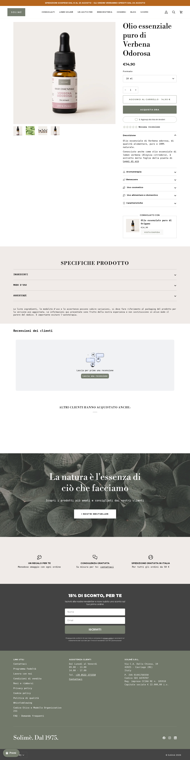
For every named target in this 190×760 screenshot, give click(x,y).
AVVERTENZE (20, 295)
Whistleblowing (22, 703)
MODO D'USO (20, 285)
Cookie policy (22, 693)
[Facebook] (164, 738)
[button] (48, 12)
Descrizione (129, 135)
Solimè (171, 755)
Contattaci (20, 664)
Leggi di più (131, 161)
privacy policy (108, 638)
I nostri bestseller (95, 514)
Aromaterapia (133, 172)
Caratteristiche (134, 203)
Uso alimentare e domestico (142, 195)
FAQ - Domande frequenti (28, 716)
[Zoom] (19, 118)
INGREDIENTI (20, 274)
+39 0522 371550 (86, 675)
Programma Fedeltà (24, 669)
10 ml (129, 78)
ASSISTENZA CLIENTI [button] (80, 659)
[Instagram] (169, 738)
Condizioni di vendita (27, 678)
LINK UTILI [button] (18, 659)
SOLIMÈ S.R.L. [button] (132, 659)
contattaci (107, 567)
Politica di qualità (26, 698)
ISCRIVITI (95, 629)
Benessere (132, 179)
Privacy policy (22, 688)
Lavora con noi (22, 674)
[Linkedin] (175, 738)
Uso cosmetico (134, 187)
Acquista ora (149, 109)
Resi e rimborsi (23, 683)
